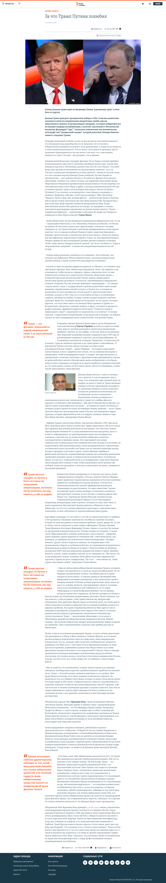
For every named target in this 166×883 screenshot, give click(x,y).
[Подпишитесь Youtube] (101, 862)
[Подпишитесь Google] (85, 862)
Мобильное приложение (23, 862)
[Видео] (143, 4)
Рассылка (52, 870)
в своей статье (93, 808)
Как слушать (53, 862)
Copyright (52, 874)
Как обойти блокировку (57, 866)
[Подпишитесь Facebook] (90, 862)
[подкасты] (149, 4)
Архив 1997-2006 (20, 870)
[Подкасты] (122, 862)
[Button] (96, 29)
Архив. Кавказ (52, 11)
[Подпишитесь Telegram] (106, 862)
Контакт (16, 874)
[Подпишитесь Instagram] (112, 862)
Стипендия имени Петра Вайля (26, 866)
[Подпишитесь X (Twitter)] (96, 862)
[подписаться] (128, 862)
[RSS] (117, 862)
